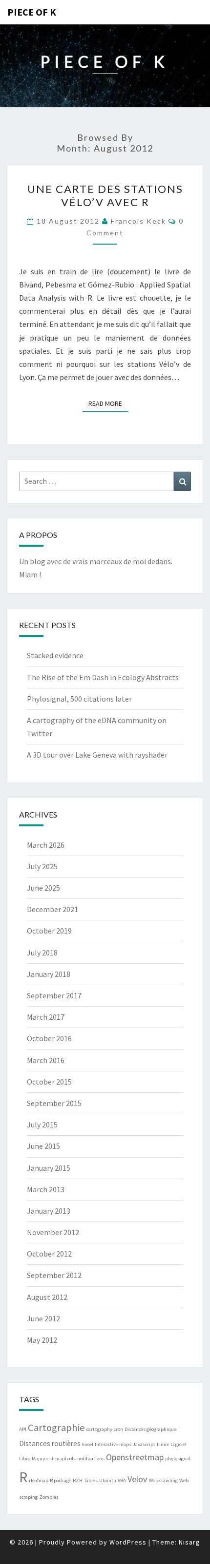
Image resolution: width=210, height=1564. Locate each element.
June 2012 (43, 1318)
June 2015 (43, 1146)
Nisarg (189, 1542)
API (22, 1429)
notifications (91, 1458)
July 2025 (42, 866)
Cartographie (56, 1427)
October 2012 (49, 1254)
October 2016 (49, 1038)
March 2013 (45, 1189)
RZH (78, 1480)
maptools (65, 1458)
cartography (99, 1429)
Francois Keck (138, 221)
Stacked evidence (55, 655)
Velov (137, 1479)
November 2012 (53, 1232)
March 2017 (45, 1017)
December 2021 (52, 909)
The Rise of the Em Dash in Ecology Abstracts (103, 677)
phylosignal (177, 1458)
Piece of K (31, 12)
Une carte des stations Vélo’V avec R (105, 195)
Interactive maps (113, 1444)
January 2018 (48, 974)
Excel (87, 1444)
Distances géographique (150, 1429)
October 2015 (49, 1082)
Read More (108, 403)
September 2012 (54, 1275)
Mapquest (43, 1458)
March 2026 (45, 845)
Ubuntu (107, 1480)
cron (118, 1429)
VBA (122, 1480)
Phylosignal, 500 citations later (79, 699)
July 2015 (42, 1124)
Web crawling (163, 1480)
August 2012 (47, 1297)
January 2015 (48, 1168)
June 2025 (43, 888)
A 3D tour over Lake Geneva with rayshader (97, 755)
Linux (163, 1444)
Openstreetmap (135, 1457)
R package (60, 1480)
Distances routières (50, 1443)
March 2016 (45, 1060)
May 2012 (42, 1340)
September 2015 (54, 1103)
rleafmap (38, 1480)
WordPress (128, 1542)
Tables (91, 1480)
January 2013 (48, 1211)
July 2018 (42, 952)
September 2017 (54, 995)
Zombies (49, 1497)
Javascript (144, 1444)
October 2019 (49, 930)
